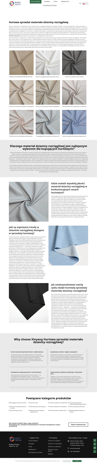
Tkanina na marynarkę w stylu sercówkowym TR (48, 106)
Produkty (31, 443)
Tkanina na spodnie (54, 441)
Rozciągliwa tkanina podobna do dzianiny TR (47, 136)
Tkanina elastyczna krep (16, 410)
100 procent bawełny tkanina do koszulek (18, 407)
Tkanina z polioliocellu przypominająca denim (74, 136)
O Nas (30, 446)
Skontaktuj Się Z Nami (50, 5)
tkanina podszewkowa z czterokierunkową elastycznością (78, 403)
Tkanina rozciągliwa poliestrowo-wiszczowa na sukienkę (50, 76)
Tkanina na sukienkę (54, 446)
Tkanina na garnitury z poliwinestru (59, 402)
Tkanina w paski (34, 402)
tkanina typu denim (17, 278)
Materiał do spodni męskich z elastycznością (37, 411)
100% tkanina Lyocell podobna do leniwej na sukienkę (23, 136)
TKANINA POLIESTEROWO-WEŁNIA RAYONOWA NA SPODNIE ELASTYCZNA (28, 76)
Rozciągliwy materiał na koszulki (18, 402)
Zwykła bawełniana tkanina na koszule (77, 411)
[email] (94, 440)
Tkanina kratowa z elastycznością (58, 410)
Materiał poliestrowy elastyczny (38, 406)
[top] (94, 451)
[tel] (94, 444)
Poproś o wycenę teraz (78, 424)
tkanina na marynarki (44, 162)
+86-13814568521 (75, 451)
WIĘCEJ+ (50, 454)
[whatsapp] (94, 447)
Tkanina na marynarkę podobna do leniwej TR (21, 106)
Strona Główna (33, 441)
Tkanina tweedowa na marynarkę (58, 406)
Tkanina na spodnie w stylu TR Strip (74, 76)
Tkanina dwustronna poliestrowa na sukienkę (74, 106)
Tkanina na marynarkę (55, 443)
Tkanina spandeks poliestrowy (77, 406)
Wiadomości (32, 449)
